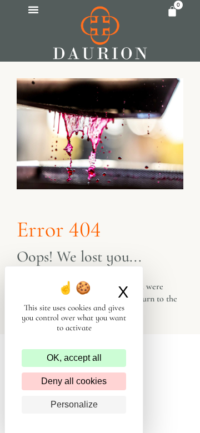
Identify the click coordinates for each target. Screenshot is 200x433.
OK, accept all (74, 357)
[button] (33, 9)
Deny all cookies (74, 381)
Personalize (74, 404)
